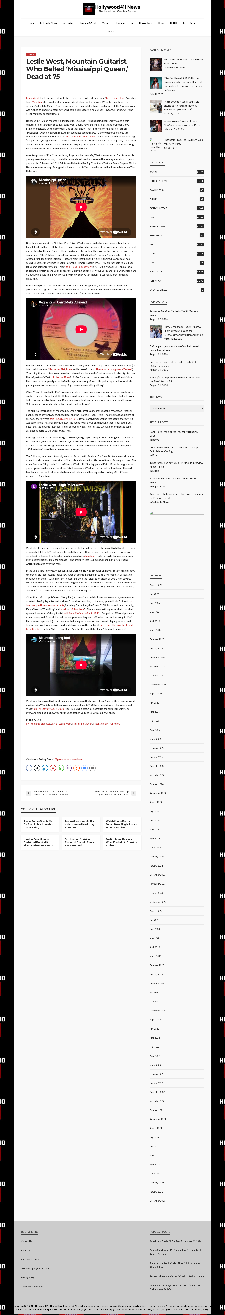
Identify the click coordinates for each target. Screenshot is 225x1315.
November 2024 (158, 775)
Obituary (115, 723)
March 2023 (155, 956)
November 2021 (158, 1101)
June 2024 (155, 820)
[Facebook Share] (29, 768)
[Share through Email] (92, 768)
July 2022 (154, 1028)
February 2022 (157, 1074)
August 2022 (156, 1019)
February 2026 (157, 639)
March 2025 (155, 739)
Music (105, 22)
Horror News (146, 22)
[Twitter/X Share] (37, 768)
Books (161, 22)
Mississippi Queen (116, 97)
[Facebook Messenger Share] (84, 768)
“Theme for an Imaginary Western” (113, 369)
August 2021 (156, 1128)
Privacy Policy (27, 1277)
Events (153, 199)
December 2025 (157, 657)
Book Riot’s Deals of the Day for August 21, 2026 (175, 1241)
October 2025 (157, 675)
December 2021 (157, 1092)
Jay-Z (63, 609)
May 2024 (155, 829)
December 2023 (157, 874)
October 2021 (157, 1110)
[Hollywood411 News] (112, 9)
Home (32, 22)
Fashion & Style (88, 22)
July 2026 (154, 594)
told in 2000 (48, 708)
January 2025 (156, 757)
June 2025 (155, 711)
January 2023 (156, 974)
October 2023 (157, 893)
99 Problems (77, 609)
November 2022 (158, 992)
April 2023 (155, 947)
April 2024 (155, 838)
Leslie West (32, 97)
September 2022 (158, 1010)
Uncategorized (159, 289)
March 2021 (155, 1173)
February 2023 (157, 965)
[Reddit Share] (76, 768)
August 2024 (156, 802)
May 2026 (155, 612)
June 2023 (155, 929)
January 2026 (156, 648)
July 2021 (154, 1137)
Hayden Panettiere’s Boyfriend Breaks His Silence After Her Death (38, 842)
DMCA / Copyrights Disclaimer (36, 1268)
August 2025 (156, 693)
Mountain (37, 101)
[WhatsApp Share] (61, 768)
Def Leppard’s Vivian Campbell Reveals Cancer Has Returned (80, 842)
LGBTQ (174, 22)
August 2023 (156, 911)
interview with (80, 136)
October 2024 (157, 784)
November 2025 (158, 666)
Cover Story (190, 22)
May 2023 (155, 938)
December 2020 (157, 1200)
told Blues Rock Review (78, 266)
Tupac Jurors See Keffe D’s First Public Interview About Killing (39, 824)
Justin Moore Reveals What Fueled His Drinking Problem (121, 842)
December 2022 (157, 983)
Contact (111, 31)
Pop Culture (68, 22)
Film (131, 22)
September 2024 (158, 793)
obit (107, 723)
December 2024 (157, 766)
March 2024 (155, 847)
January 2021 (156, 1191)
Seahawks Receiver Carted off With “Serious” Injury (177, 1276)
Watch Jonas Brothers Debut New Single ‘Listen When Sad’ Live (121, 824)
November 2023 (158, 883)
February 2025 (157, 748)
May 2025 (155, 720)
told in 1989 (63, 418)
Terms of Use (183, 1309)
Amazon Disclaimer (30, 1259)
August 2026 (156, 585)
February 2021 (157, 1182)
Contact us (26, 1241)
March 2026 (155, 630)
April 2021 (155, 1164)
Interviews (156, 235)
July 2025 (154, 702)
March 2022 (155, 1065)
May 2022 (155, 1046)
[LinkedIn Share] (45, 768)
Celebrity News (48, 22)
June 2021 (155, 1146)
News (152, 262)
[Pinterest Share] (53, 768)
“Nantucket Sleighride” (60, 369)
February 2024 (157, 856)
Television (119, 22)
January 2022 (156, 1083)
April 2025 (155, 730)
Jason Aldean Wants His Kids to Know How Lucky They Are (80, 824)
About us (25, 1250)
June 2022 (155, 1037)
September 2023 (158, 902)
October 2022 (157, 1001)
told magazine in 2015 (81, 613)
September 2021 (158, 1119)
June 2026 (155, 603)
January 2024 (156, 865)
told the (60, 377)
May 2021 (155, 1155)
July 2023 (154, 920)
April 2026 (155, 621)
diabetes (89, 555)
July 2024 (154, 811)
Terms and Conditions (32, 1286)
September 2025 (158, 684)
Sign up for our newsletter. (69, 759)
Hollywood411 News (45, 1306)
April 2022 (155, 1056)
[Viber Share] (69, 768)
